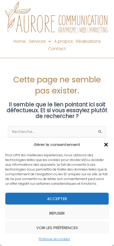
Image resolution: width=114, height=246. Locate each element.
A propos (63, 41)
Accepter (57, 198)
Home (20, 41)
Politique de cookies (54, 239)
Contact (57, 49)
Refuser (57, 213)
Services (37, 41)
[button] (106, 144)
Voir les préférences (57, 227)
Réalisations (88, 41)
